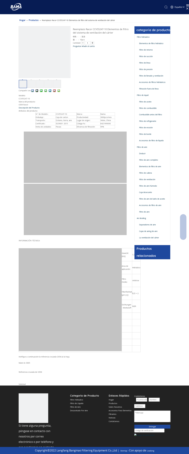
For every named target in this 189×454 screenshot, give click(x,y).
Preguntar (77, 46)
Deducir (142, 153)
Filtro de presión (146, 69)
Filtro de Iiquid (142, 95)
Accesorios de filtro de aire (150, 205)
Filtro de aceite (145, 101)
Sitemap (123, 451)
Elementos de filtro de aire (150, 166)
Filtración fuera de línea (149, 88)
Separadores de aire (147, 224)
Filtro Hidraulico (76, 400)
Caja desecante (145, 192)
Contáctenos (114, 421)
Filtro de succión (146, 56)
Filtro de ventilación (147, 179)
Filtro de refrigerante (147, 121)
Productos (113, 403)
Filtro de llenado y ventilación (151, 76)
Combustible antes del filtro (150, 114)
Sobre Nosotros (115, 407)
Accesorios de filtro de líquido (151, 140)
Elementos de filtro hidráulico (151, 43)
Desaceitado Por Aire (79, 410)
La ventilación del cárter (149, 237)
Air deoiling (141, 218)
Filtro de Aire (75, 407)
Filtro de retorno (146, 50)
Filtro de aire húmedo (148, 186)
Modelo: (22, 95)
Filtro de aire (142, 147)
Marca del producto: (27, 101)
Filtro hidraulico (143, 37)
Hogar (111, 400)
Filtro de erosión (146, 127)
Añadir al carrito (88, 46)
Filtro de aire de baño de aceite (152, 199)
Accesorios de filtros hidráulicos (152, 82)
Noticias (112, 417)
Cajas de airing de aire (148, 231)
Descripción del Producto (29, 107)
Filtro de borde (145, 134)
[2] (33, 408)
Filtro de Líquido (76, 403)
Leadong (150, 451)
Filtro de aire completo (148, 160)
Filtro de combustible (148, 108)
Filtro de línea (144, 63)
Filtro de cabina (145, 173)
